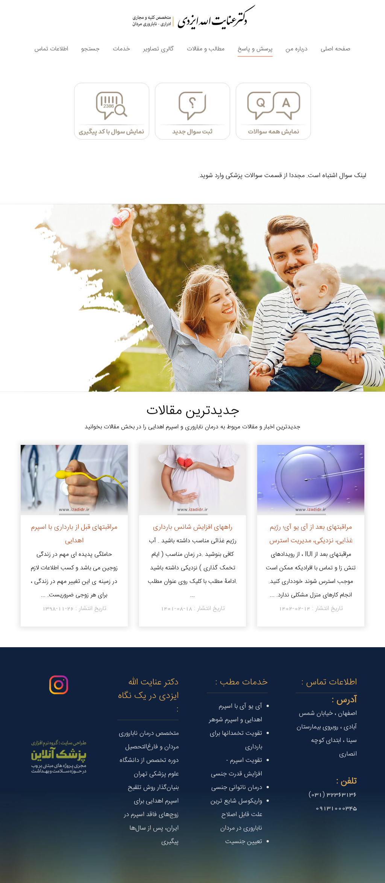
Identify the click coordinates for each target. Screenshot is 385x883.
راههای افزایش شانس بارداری (192, 527)
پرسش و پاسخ (255, 48)
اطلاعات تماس (51, 48)
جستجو (90, 48)
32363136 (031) (333, 795)
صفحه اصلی (335, 48)
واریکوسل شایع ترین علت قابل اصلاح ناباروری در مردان (236, 814)
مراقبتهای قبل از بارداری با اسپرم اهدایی (74, 534)
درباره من (297, 48)
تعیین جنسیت (243, 842)
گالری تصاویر (158, 48)
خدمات (121, 48)
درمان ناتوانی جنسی (236, 787)
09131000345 (336, 808)
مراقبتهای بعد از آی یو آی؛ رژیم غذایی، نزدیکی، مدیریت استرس (311, 534)
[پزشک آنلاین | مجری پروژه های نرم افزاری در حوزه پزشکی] (58, 756)
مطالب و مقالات (205, 48)
